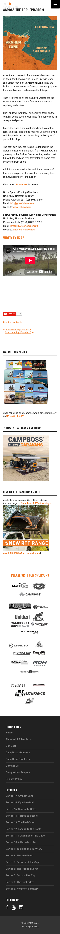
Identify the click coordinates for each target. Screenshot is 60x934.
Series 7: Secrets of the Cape (23, 862)
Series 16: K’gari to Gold (20, 802)
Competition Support (18, 772)
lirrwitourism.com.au (24, 229)
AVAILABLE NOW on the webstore (21, 553)
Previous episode (12, 322)
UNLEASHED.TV (15, 416)
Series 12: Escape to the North (23, 829)
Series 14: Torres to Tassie (22, 815)
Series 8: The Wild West (19, 855)
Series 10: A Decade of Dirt (21, 842)
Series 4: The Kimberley (20, 882)
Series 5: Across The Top (20, 875)
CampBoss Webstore (18, 752)
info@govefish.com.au (22, 203)
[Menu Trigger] (55, 4)
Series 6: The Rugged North (22, 868)
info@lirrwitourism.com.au (24, 225)
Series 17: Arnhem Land (19, 795)
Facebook (21, 184)
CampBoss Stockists (18, 759)
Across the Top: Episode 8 (18, 329)
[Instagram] (21, 907)
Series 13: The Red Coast (20, 822)
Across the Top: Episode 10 (18, 332)
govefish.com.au (22, 207)
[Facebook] (7, 907)
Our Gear (11, 745)
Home (9, 732)
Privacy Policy (14, 779)
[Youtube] (14, 907)
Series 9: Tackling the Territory (24, 848)
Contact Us (12, 765)
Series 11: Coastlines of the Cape (25, 835)
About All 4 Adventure (18, 739)
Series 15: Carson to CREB (21, 809)
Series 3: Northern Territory (22, 888)
